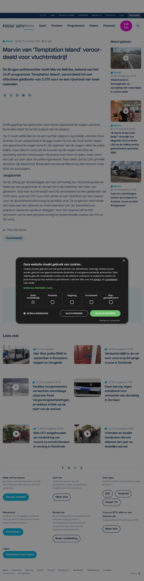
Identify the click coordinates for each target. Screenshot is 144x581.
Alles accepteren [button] (105, 313)
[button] (72, 288)
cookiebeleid (111, 279)
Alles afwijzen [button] (74, 313)
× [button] (124, 261)
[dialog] (72, 290)
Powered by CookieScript (109, 321)
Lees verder (29, 282)
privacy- (98, 279)
